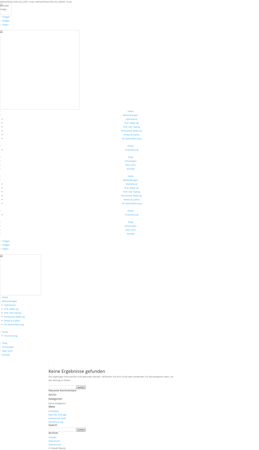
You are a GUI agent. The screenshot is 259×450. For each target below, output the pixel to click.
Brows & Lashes (132, 134)
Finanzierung (131, 149)
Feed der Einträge (57, 414)
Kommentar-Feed (57, 418)
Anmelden (54, 411)
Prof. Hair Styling (131, 126)
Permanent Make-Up (131, 130)
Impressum (54, 441)
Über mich (130, 164)
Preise (131, 145)
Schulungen (131, 161)
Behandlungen (130, 115)
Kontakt (130, 168)
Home (131, 111)
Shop (130, 157)
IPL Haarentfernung (131, 138)
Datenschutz (55, 444)
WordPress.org (56, 421)
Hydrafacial (131, 119)
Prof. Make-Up (132, 123)
